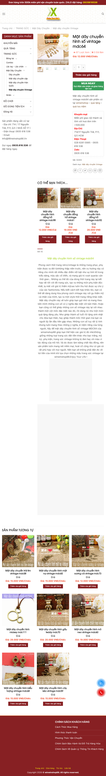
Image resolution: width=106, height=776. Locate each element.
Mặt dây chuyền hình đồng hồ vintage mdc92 (94, 215)
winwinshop (82, 102)
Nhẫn (8, 95)
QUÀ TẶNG (9, 48)
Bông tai (10, 58)
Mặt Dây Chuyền (41, 28)
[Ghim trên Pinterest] (95, 170)
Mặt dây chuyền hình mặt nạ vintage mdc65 (53, 572)
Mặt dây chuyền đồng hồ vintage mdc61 (70, 215)
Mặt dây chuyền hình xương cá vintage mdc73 (87, 572)
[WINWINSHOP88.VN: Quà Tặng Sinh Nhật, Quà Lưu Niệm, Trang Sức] (53, 14)
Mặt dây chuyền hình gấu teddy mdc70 (53, 631)
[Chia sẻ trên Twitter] (85, 170)
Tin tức (59, 768)
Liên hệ (67, 768)
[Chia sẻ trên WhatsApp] (75, 170)
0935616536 (90, 2)
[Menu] (3, 13)
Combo (9, 62)
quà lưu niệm (79, 106)
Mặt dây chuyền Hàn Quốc (18, 84)
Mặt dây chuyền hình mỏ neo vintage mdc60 (87, 631)
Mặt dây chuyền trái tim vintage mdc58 (18, 572)
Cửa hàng (50, 768)
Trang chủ (7, 28)
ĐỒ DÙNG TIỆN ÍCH (14, 106)
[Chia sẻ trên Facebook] (80, 170)
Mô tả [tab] (40, 251)
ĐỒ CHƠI (8, 101)
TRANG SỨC (22, 28)
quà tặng (95, 102)
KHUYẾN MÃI (11, 43)
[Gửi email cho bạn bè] (90, 170)
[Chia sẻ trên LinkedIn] (100, 170)
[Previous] (41, 49)
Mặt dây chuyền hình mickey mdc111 (18, 631)
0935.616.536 (20, 145)
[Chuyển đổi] (31, 48)
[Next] (64, 49)
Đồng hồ (8, 111)
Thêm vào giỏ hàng (86, 75)
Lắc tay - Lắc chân (14, 66)
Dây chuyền (14, 74)
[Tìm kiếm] (103, 14)
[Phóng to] (41, 61)
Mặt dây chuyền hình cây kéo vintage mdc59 (53, 689)
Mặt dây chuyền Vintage (65, 28)
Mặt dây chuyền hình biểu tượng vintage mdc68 (18, 689)
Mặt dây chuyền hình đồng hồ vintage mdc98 (47, 215)
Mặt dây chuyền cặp (18, 78)
